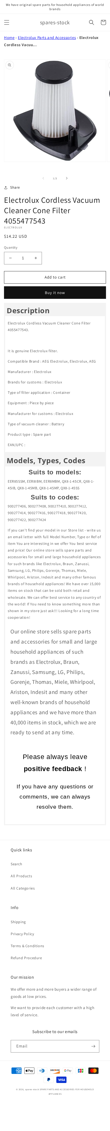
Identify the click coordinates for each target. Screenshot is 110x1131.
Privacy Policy (22, 933)
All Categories (23, 888)
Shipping (18, 921)
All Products (21, 876)
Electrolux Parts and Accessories (47, 37)
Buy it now (55, 292)
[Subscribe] (93, 1046)
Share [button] (15, 187)
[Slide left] (43, 178)
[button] (7, 22)
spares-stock (32, 1089)
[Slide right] (67, 178)
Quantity (10, 247)
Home (9, 37)
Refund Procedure (26, 957)
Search (16, 864)
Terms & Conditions (27, 945)
